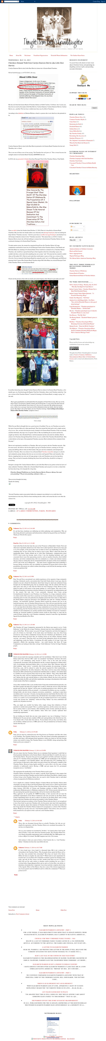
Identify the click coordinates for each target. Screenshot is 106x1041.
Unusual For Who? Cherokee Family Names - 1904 (55, 938)
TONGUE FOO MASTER (20, 654)
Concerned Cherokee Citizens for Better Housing (83, 167)
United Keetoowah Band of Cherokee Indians (82, 275)
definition (21, 113)
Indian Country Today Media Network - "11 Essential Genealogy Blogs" (82, 294)
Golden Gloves (74, 129)
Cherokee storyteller (47, 452)
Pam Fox (16, 543)
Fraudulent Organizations (41, 55)
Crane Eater (73, 122)
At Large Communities (27, 511)
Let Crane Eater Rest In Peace (55, 992)
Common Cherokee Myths (77, 119)
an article (14, 230)
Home (11, 55)
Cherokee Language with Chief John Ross (81, 158)
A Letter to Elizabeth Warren (55, 947)
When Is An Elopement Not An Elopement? (55, 983)
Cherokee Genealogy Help (77, 156)
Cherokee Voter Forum (76, 161)
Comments (75, 230)
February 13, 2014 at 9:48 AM (33, 820)
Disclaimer (28, 55)
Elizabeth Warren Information (59, 55)
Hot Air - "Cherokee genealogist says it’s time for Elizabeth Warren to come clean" (83, 312)
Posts (73, 227)
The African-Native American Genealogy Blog (83, 258)
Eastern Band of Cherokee (77, 273)
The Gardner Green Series (77, 55)
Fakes (42, 511)
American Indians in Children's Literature (81, 249)
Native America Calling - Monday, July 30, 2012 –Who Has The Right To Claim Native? (83, 286)
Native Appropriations (76, 253)
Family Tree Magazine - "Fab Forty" (80, 298)
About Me (19, 55)
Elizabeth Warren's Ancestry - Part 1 (55, 930)
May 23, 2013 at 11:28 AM (27, 624)
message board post (49, 232)
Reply (15, 537)
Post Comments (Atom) (22, 914)
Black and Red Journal (76, 251)
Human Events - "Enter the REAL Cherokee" (82, 326)
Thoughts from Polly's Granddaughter (53, 1024)
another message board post (48, 235)
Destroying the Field (75, 124)
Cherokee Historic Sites (76, 117)
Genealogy (51, 1032)
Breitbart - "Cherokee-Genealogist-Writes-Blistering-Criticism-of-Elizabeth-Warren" (82, 323)
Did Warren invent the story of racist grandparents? (55, 1000)
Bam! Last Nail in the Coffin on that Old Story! (55, 956)
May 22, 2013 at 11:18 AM (26, 543)
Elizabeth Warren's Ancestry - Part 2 (55, 973)
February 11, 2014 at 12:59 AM (28, 732)
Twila (15, 732)
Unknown (16, 528)
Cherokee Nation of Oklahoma (78, 271)
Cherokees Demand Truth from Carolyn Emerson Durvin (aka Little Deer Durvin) (36, 64)
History (50, 1031)
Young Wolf (73, 145)
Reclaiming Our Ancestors (77, 136)
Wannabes (51, 511)
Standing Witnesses (75, 138)
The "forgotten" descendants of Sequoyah (81, 140)
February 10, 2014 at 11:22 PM (37, 654)
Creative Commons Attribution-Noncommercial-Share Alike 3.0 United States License (82, 357)
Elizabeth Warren (74, 126)
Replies (18, 817)
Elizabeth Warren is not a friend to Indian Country (55, 964)
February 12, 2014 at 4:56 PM (37, 750)
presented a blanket (23, 159)
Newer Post (11, 910)
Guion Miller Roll (75, 131)
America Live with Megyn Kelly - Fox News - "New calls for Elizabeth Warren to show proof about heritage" (83, 302)
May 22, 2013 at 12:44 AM (27, 528)
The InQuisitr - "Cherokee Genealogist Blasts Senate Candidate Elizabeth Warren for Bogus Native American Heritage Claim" (83, 330)
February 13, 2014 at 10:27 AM (33, 847)
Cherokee (51, 1029)
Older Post (63, 910)
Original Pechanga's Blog (77, 256)
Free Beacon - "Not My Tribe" (78, 315)
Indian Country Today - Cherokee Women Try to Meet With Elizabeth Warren (83, 290)
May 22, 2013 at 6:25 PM (26, 576)
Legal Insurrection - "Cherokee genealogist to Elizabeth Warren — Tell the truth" (82, 307)
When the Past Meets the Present (79, 143)
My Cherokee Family (75, 133)
